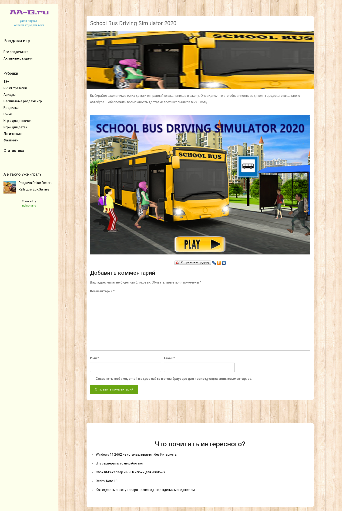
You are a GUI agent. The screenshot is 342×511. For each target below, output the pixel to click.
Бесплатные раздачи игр (22, 101)
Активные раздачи (18, 58)
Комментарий (102, 291)
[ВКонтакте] (223, 262)
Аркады (9, 95)
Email (169, 358)
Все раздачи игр (16, 52)
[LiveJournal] (214, 262)
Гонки (7, 114)
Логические (12, 134)
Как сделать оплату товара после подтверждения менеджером (145, 490)
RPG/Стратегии (15, 88)
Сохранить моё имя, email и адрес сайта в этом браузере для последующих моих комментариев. (174, 379)
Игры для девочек (17, 121)
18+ (6, 81)
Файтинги (10, 140)
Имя (94, 358)
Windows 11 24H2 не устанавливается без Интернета (136, 454)
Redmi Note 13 (106, 481)
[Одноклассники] (219, 262)
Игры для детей (15, 127)
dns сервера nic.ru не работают (120, 463)
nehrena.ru (29, 205)
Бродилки (11, 108)
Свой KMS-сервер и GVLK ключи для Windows (130, 472)
